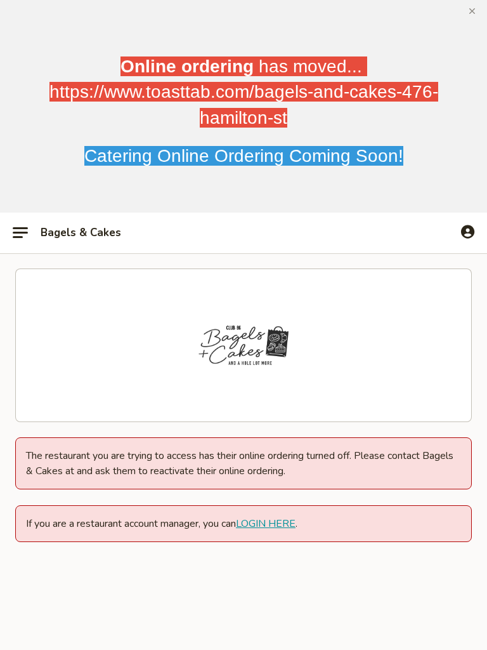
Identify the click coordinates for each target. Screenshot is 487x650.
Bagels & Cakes (81, 233)
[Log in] (467, 232)
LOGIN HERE (265, 524)
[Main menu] (20, 233)
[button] (472, 11)
